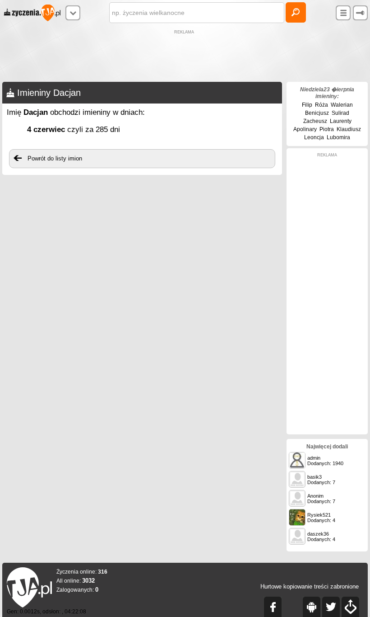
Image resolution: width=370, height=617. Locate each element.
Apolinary (305, 129)
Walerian (342, 105)
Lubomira (338, 137)
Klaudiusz (349, 129)
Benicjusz (317, 113)
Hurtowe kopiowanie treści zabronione (309, 586)
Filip (307, 105)
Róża (321, 105)
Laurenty (341, 121)
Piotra (326, 129)
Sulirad (340, 113)
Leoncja (314, 137)
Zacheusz (315, 121)
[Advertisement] (185, 57)
